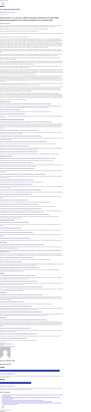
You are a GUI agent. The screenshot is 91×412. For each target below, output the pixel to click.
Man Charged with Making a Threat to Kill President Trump (10, 109)
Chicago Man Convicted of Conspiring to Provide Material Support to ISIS (12, 113)
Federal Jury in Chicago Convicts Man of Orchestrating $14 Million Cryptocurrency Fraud (15, 328)
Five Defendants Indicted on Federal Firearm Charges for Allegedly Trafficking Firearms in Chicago (16, 162)
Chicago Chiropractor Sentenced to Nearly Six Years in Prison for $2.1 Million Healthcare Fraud (16, 306)
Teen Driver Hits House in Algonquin (6, 343)
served (36, 47)
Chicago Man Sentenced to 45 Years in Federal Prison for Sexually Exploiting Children (14, 222)
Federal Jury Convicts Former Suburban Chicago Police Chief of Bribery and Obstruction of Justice (16, 257)
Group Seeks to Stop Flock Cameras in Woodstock (35, 400)
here (6, 166)
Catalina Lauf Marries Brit (48, 401)
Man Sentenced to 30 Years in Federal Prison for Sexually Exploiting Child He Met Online (15, 238)
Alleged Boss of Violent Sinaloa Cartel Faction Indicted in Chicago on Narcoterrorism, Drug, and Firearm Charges (19, 130)
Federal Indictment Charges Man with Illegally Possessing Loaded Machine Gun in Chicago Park (16, 184)
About (3, 2)
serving (58, 39)
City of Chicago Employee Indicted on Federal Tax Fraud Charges (11, 261)
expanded (36, 54)
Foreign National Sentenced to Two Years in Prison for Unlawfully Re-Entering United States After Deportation (18, 281)
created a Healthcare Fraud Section (17, 61)
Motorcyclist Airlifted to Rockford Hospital (15, 383)
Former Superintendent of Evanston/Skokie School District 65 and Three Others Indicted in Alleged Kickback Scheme (19, 267)
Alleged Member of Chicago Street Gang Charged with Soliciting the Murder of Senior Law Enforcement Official (19, 204)
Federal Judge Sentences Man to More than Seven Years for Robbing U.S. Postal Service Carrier (16, 194)
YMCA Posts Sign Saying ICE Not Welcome (7, 346)
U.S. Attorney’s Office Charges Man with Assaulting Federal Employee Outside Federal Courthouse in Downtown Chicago (20, 208)
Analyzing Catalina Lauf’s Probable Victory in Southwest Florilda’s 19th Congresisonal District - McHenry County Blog (22, 401)
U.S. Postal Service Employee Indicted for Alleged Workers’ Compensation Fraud (13, 338)
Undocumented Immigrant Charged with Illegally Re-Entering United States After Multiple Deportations (17, 275)
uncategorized (2, 6)
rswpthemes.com (3, 411)
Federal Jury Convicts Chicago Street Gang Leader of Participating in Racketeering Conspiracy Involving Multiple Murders (20, 189)
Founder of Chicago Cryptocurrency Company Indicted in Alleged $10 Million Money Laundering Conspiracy (18, 333)
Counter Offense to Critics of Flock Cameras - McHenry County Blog (13, 400)
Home (3, 4)
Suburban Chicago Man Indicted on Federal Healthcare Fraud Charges (11, 301)
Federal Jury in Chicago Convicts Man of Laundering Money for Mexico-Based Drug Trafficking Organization (18, 151)
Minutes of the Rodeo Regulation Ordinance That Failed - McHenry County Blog (15, 397)
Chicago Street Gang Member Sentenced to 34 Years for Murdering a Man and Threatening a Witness (17, 179)
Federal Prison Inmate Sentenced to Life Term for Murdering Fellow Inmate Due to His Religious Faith (17, 168)
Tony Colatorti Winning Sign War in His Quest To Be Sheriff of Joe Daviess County (30, 371)
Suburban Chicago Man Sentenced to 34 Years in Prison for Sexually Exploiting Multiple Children (16, 232)
